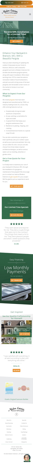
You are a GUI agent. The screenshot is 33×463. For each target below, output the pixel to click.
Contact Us (24, 423)
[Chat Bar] (16, 2)
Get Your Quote (17, 186)
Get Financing (16, 280)
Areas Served (9, 442)
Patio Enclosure (24, 426)
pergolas (12, 100)
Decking (9, 432)
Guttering (9, 439)
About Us (9, 420)
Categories (24, 442)
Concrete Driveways (24, 438)
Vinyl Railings (24, 432)
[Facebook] (16, 414)
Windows (9, 429)
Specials (24, 420)
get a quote (14, 177)
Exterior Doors (9, 435)
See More (16, 370)
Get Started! (24, 334)
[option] (8, 340)
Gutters (24, 435)
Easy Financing (9, 423)
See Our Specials (16, 215)
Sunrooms (9, 426)
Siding (24, 429)
